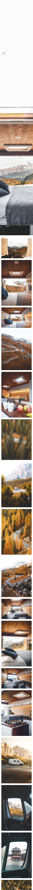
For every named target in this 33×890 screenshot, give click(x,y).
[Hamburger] (3, 53)
